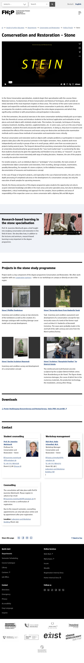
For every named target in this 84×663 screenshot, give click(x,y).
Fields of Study (68, 28)
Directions (5, 590)
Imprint (4, 613)
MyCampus (48, 559)
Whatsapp (31, 537)
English (78, 4)
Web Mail (47, 554)
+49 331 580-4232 (54, 464)
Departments (32, 28)
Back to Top (77, 538)
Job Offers (5, 577)
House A (17, 466)
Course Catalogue (8, 563)
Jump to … (8, 4)
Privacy (4, 599)
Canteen (5, 572)
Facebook (23, 537)
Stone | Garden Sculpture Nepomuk (15, 362)
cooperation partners (23, 278)
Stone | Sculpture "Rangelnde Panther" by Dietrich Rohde (60, 363)
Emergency (6, 594)
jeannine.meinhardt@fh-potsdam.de (20, 499)
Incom (46, 563)
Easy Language (7, 608)
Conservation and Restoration (50, 28)
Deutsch (70, 4)
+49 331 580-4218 (12, 464)
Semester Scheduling (10, 558)
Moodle (47, 568)
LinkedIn (19, 537)
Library (4, 567)
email (27, 537)
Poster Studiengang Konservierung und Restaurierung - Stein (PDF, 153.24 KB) (34, 409)
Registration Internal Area (53, 573)
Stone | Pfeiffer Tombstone (12, 310)
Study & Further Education (15, 28)
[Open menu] (80, 13)
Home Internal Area (51, 578)
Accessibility (6, 604)
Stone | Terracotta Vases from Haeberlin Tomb (62, 310)
